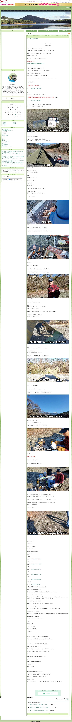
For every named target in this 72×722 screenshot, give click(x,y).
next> (18, 117)
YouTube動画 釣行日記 (6, 130)
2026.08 (4, 122)
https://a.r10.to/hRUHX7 (36, 88)
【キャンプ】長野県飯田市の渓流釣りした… (39, 710)
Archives (12, 120)
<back (8, 117)
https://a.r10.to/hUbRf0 (36, 100)
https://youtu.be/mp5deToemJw (35, 63)
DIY (2, 134)
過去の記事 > (65, 30)
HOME (2, 9)
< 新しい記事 (31, 30)
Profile (13, 70)
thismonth (13, 117)
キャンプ (3, 131)
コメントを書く (66, 699)
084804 (68, 7)
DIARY (6, 9)
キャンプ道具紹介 (5, 141)
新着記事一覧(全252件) (48, 30)
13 (15, 111)
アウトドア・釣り (5, 2)
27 (15, 114)
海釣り (3, 140)
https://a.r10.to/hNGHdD (36, 574)
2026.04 (14, 123)
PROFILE (10, 9)
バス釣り (3, 139)
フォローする (12, 98)
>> (55, 2)
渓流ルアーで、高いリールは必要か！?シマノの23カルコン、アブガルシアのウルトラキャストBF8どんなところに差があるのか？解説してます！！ (13, 160)
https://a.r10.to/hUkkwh (36, 569)
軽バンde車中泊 (5, 144)
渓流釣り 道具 (5, 135)
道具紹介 (3, 133)
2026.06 (4, 124)
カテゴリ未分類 (5, 129)
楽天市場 (69, 2)
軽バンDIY (4, 143)
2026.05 (14, 122)
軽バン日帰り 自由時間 (6, 146)
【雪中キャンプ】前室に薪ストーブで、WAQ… (39, 707)
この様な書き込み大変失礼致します (11, 170)
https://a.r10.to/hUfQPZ (36, 579)
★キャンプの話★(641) (34, 38)
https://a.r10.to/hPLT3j (35, 584)
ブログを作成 (64, 2)
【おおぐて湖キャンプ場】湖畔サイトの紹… (39, 704)
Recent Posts (13, 149)
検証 (3, 138)
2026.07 (4, 123)
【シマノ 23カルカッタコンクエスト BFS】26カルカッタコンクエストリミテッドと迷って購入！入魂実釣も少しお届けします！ (13, 164)
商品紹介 (3, 145)
